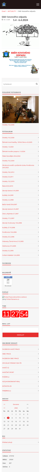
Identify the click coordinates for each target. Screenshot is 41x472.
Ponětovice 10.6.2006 (9, 232)
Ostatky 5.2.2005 (7, 251)
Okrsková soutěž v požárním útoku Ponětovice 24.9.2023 (18, 166)
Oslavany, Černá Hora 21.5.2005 (12, 241)
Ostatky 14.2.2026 (8, 125)
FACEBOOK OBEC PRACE (10, 358)
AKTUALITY (12, 11)
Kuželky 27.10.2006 (8, 227)
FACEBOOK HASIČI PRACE (11, 349)
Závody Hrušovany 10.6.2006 (12, 223)
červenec (16, 404)
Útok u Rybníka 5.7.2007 (10, 214)
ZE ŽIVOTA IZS (7, 386)
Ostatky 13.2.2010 (8, 181)
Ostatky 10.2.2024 (8, 161)
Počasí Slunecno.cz (12, 299)
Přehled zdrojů (7, 442)
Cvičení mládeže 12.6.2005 (11, 255)
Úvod (4, 11)
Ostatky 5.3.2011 (7, 177)
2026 (16, 408)
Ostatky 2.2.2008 (7, 200)
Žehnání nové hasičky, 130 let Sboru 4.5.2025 (17, 142)
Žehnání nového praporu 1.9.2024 (13, 151)
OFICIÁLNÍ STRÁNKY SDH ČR (11, 363)
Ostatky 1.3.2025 (7, 147)
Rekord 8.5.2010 (7, 186)
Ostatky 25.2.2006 (8, 237)
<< (4, 404)
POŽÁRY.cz (5, 377)
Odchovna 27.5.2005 (9, 246)
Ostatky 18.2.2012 (8, 172)
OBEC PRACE (6, 354)
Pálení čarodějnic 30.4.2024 (11, 156)
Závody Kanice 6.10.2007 (10, 209)
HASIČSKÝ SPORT (8, 372)
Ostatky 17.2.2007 (8, 218)
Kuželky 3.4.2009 (7, 195)
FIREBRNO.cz (6, 391)
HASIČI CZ (5, 368)
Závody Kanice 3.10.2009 (10, 191)
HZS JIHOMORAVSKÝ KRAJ (11, 381)
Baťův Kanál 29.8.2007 (9, 204)
